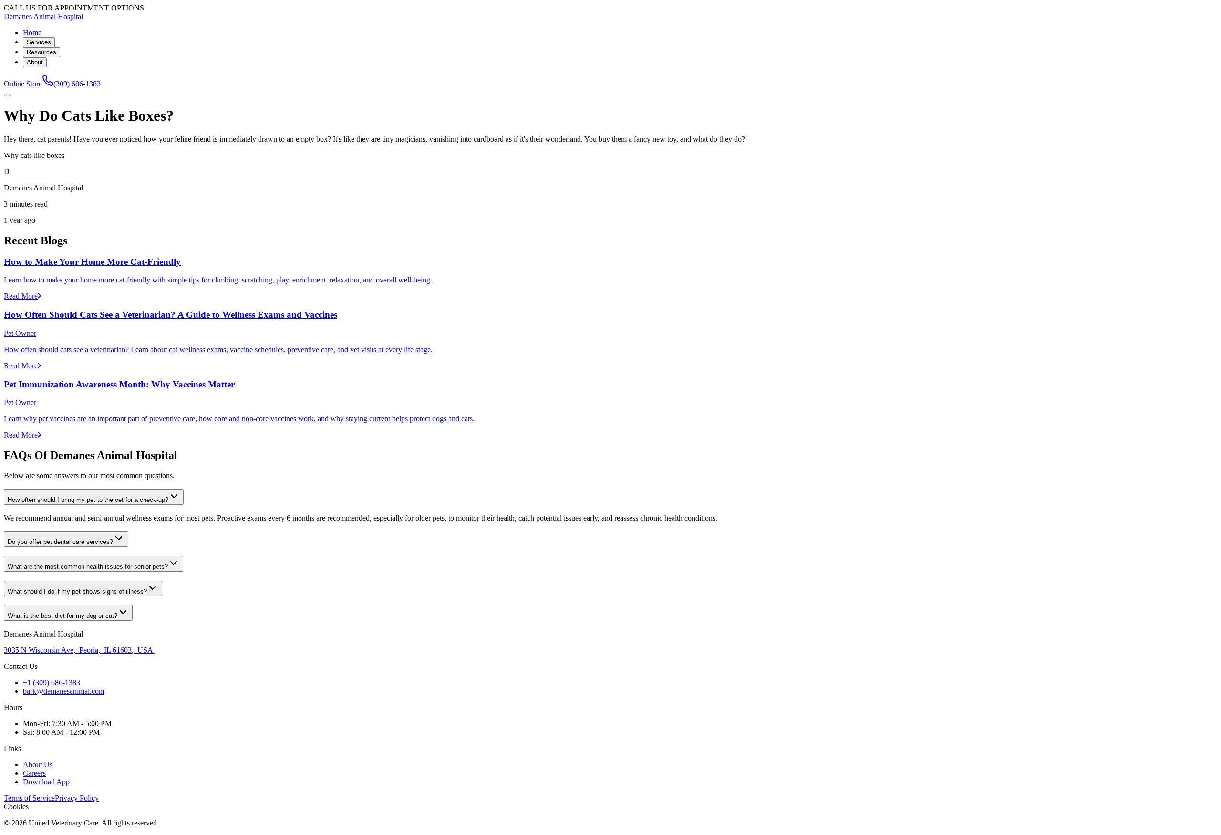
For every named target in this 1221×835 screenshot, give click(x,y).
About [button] (35, 62)
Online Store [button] (23, 84)
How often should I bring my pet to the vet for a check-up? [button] (88, 499)
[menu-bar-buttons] (7, 95)
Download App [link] (46, 782)
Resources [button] (41, 52)
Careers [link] (34, 773)
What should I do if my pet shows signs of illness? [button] (77, 591)
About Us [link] (37, 765)
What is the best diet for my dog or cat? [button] (62, 615)
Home (32, 33)
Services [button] (39, 42)
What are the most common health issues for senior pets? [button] (88, 566)
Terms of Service (29, 798)
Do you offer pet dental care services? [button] (60, 541)
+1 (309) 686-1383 (51, 682)
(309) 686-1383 (77, 84)
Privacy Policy (77, 798)
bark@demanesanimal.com (63, 691)
